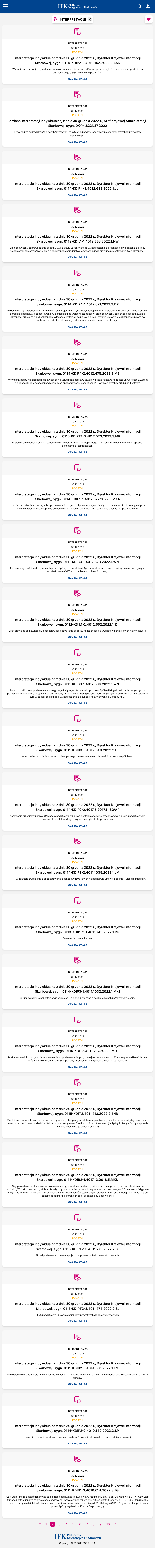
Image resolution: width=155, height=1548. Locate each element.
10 (108, 1524)
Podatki (77, 52)
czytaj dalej (77, 78)
